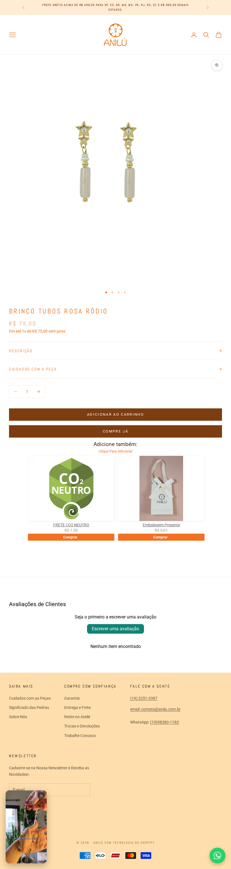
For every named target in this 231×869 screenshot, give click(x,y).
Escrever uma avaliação (115, 628)
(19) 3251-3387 (143, 698)
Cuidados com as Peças (30, 698)
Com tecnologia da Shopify (130, 843)
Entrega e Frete (77, 707)
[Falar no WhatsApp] (217, 855)
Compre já (115, 431)
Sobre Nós (18, 717)
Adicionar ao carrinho (115, 414)
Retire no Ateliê (77, 717)
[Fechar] (41, 795)
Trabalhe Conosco (80, 735)
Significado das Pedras (29, 707)
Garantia (72, 698)
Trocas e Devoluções (82, 726)
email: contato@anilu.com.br (155, 709)
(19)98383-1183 (164, 722)
